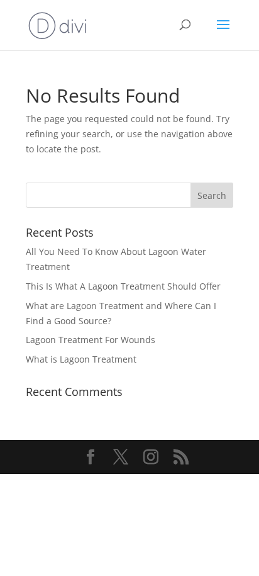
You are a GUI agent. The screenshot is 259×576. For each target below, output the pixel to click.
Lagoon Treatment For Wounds (90, 340)
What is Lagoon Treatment (81, 359)
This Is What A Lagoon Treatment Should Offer (123, 286)
